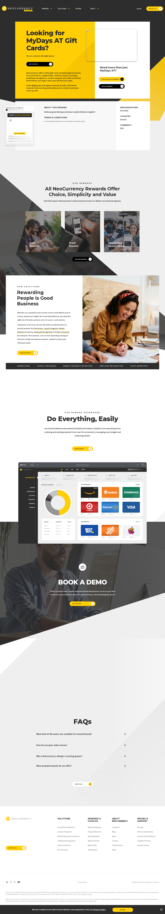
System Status (143, 845)
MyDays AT (36, 85)
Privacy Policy (82, 882)
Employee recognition (111, 366)
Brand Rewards (94, 836)
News (114, 836)
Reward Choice (94, 841)
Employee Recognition (43, 332)
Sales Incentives (62, 332)
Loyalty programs (46, 366)
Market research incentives (78, 366)
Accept (123, 910)
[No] (161, 909)
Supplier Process (144, 841)
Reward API (92, 845)
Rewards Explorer (94, 827)
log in (139, 9)
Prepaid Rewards (94, 832)
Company (116, 827)
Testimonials (117, 845)
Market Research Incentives (68, 836)
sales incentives (139, 366)
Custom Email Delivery (146, 836)
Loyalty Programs (51, 328)
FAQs (114, 850)
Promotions (38, 328)
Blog (114, 832)
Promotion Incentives (66, 827)
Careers (115, 841)
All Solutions (62, 850)
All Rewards (92, 850)
